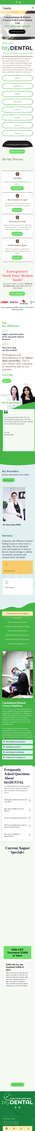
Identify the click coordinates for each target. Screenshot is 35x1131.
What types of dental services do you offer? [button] (15, 801)
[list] (17, 302)
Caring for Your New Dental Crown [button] (16, 757)
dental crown (7, 709)
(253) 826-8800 (25, 307)
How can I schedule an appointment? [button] (12, 835)
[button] (33, 8)
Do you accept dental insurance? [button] (15, 818)
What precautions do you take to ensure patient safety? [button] (15, 826)
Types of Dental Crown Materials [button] (15, 752)
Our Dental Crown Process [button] (13, 747)
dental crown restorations (23, 730)
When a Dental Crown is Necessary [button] (15, 741)
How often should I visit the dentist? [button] (14, 810)
